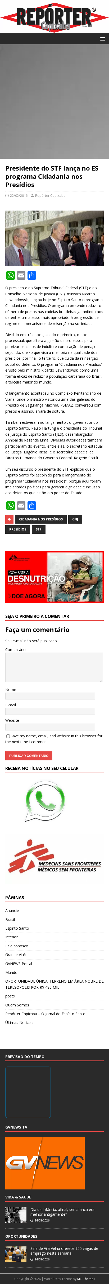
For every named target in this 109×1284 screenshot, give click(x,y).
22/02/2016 (19, 195)
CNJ (75, 519)
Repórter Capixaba (50, 195)
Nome (10, 689)
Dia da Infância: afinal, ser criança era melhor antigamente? (62, 1212)
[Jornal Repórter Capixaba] (54, 30)
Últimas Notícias (19, 1022)
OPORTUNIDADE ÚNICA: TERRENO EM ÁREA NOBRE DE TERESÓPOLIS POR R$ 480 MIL (54, 984)
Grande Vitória (17, 954)
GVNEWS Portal (18, 963)
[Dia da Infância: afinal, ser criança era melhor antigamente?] (15, 1220)
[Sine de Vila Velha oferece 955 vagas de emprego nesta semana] (15, 1259)
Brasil (10, 919)
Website (12, 720)
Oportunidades (21, 1236)
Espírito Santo (17, 928)
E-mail (10, 704)
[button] (102, 38)
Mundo (11, 972)
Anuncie (12, 910)
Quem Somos (17, 1004)
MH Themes (86, 1279)
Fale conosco (16, 945)
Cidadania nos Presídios (41, 519)
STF (39, 529)
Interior (11, 936)
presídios (17, 529)
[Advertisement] (54, 101)
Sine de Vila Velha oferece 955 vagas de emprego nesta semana (64, 1251)
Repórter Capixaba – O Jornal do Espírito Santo (45, 1013)
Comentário (15, 649)
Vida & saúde (18, 1197)
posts (10, 995)
